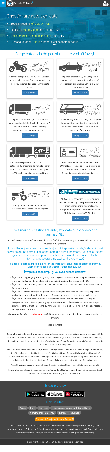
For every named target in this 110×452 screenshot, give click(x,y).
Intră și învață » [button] (29, 92)
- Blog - (32, 407)
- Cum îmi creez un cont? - (42, 412)
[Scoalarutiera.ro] (20, 3)
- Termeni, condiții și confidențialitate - (71, 407)
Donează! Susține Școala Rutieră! (55, 419)
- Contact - (43, 407)
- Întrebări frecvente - (68, 412)
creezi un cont (36, 314)
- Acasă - (22, 407)
